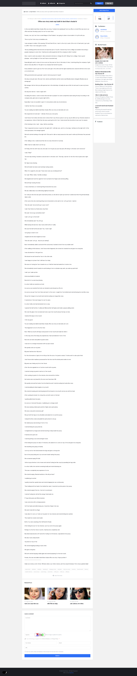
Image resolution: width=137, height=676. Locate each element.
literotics (67, 18)
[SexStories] (30, 3)
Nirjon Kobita (103, 36)
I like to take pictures (101, 95)
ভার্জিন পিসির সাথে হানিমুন (52, 603)
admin (57, 24)
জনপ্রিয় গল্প (44, 3)
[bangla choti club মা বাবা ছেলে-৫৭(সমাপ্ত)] (104, 53)
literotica (63, 18)
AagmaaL (71, 672)
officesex (67, 571)
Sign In (99, 3)
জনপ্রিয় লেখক (52, 3)
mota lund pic (36, 571)
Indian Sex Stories (57, 18)
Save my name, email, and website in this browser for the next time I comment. (44, 651)
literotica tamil (80, 569)
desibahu (39, 569)
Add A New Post (104, 10)
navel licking (43, 571)
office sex (62, 571)
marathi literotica (73, 18)
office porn (56, 571)
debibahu (34, 569)
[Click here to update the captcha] (40, 634)
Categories (62, 3)
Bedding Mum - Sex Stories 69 (104, 84)
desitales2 (60, 569)
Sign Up (109, 3)
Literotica (74, 569)
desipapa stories (52, 569)
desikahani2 (45, 569)
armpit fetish (44, 18)
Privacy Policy (55, 638)
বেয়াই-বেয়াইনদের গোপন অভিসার (76, 603)
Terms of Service (46, 638)
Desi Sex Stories (50, 18)
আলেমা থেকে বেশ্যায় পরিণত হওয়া (31, 603)
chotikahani (103, 29)
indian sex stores (66, 569)
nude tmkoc (50, 571)
